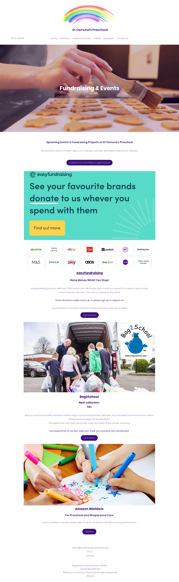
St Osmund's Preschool (90, 30)
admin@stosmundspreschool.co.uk (90, 547)
